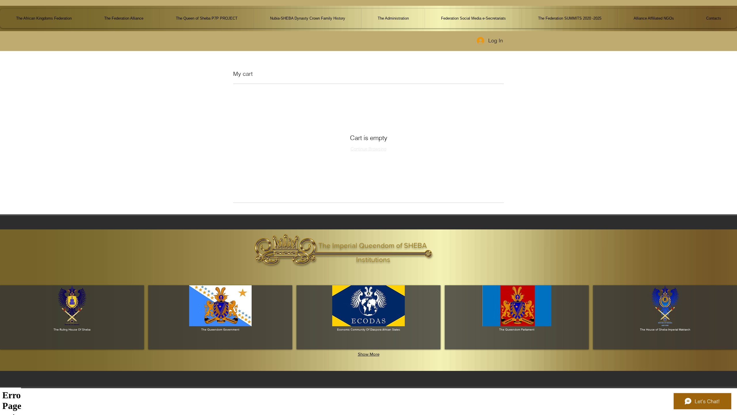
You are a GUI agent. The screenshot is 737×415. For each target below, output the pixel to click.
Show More (368, 354)
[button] (653, 18)
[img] (72, 317)
